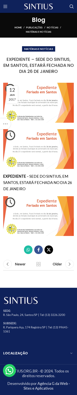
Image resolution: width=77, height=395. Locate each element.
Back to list (38, 264)
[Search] (71, 6)
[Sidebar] (5, 123)
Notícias (52, 27)
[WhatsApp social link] (28, 249)
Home (18, 27)
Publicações (34, 27)
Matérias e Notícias (38, 31)
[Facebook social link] (38, 249)
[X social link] (48, 249)
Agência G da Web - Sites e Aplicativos (47, 385)
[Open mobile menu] (5, 6)
